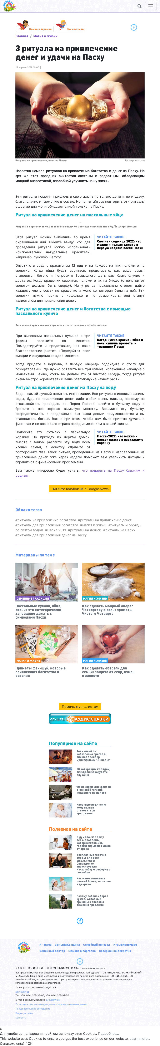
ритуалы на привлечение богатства (47, 520)
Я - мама (45, 944)
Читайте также (120, 242)
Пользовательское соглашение (32, 1008)
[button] (139, 6)
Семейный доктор (52, 951)
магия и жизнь (94, 525)
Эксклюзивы (75, 29)
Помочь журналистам (80, 706)
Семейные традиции (32, 598)
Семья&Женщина (67, 944)
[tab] (80, 921)
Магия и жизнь (45, 36)
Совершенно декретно (115, 951)
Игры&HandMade (125, 944)
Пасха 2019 (56, 530)
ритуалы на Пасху (120, 530)
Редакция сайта (24, 1013)
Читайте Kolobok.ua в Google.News (80, 489)
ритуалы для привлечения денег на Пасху (52, 535)
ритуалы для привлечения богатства (48, 525)
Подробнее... (108, 1033)
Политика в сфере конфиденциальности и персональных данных (51, 1004)
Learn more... (140, 1038)
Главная (22, 36)
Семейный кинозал (96, 944)
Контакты (20, 1017)
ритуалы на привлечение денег (105, 520)
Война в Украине (40, 29)
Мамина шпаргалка (82, 951)
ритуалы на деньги (85, 530)
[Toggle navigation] (151, 6)
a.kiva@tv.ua (22, 991)
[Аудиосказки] (80, 718)
